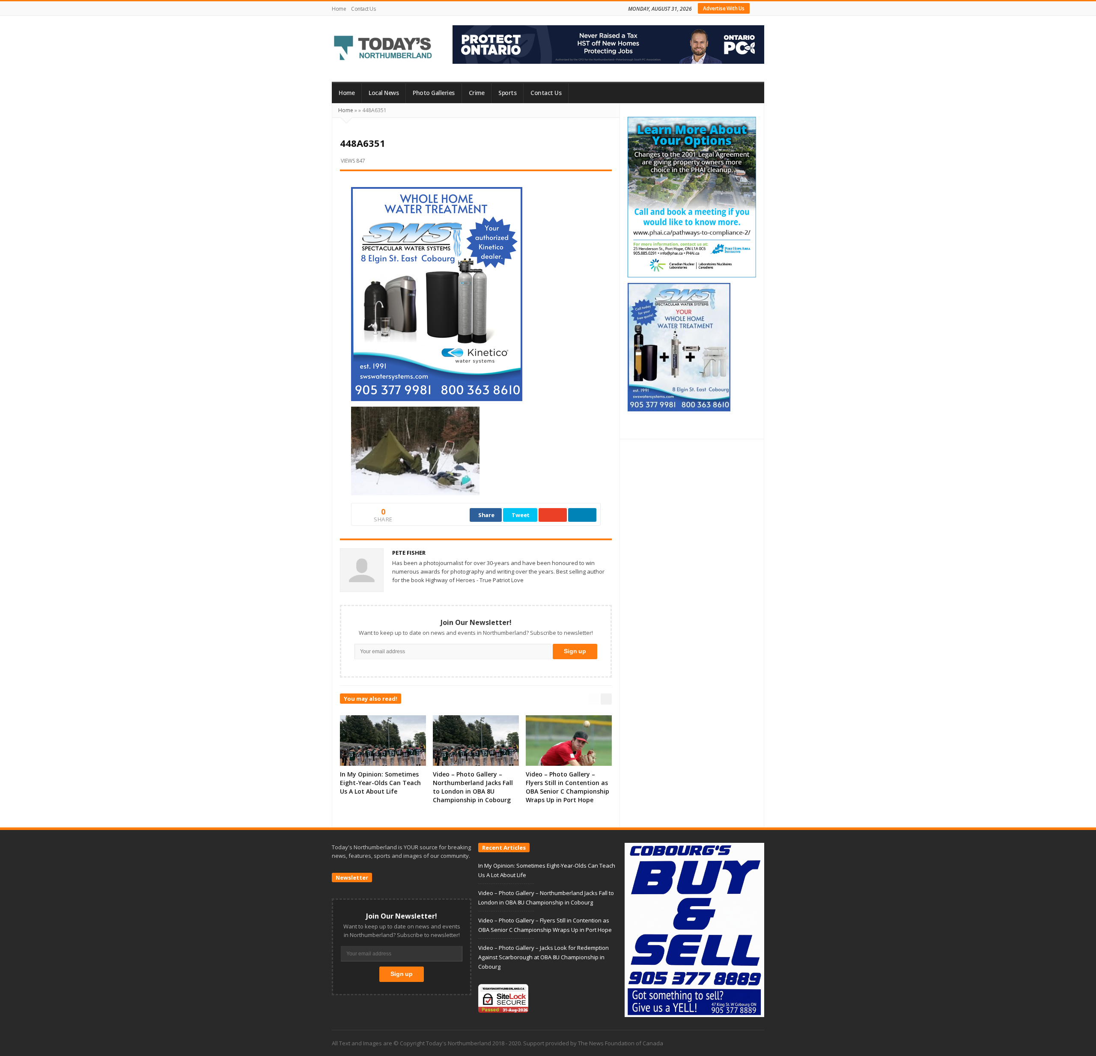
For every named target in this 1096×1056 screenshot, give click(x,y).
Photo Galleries (434, 93)
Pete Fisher (409, 552)
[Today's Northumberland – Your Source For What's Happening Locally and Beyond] (383, 49)
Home (339, 8)
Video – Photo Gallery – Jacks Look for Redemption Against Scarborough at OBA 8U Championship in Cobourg (543, 957)
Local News (384, 93)
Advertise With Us (724, 8)
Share (486, 515)
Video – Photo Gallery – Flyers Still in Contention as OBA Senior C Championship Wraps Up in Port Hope (567, 787)
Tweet (521, 515)
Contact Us (363, 8)
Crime (477, 93)
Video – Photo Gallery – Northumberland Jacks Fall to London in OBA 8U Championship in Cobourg (473, 787)
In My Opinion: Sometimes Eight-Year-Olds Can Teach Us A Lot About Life (380, 782)
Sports (507, 93)
